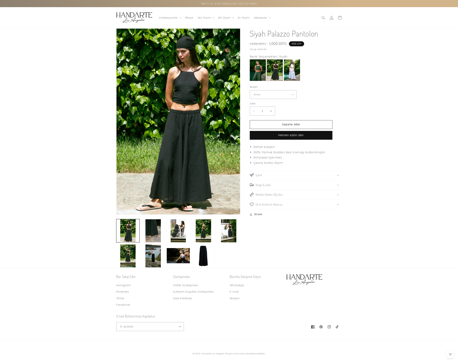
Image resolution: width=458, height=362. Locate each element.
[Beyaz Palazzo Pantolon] (292, 80)
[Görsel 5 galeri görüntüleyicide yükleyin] (228, 230)
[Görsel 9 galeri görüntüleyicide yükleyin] (203, 256)
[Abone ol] (180, 326)
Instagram (123, 285)
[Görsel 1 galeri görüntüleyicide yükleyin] (128, 230)
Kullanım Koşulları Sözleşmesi (193, 291)
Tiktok (120, 298)
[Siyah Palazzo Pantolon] (275, 80)
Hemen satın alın (291, 135)
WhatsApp (237, 285)
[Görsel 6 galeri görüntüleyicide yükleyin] (128, 256)
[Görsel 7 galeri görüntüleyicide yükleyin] (153, 256)
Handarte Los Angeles (213, 353)
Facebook (123, 305)
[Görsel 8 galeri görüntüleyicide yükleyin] (178, 256)
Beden (254, 87)
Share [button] (258, 214)
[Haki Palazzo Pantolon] (258, 80)
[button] (170, 18)
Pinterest (122, 291)
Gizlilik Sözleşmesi (185, 285)
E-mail (234, 291)
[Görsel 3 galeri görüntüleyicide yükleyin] (178, 230)
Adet (253, 103)
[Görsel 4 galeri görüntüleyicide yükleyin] (203, 230)
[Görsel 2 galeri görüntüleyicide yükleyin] (153, 230)
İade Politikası (182, 298)
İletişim (235, 298)
